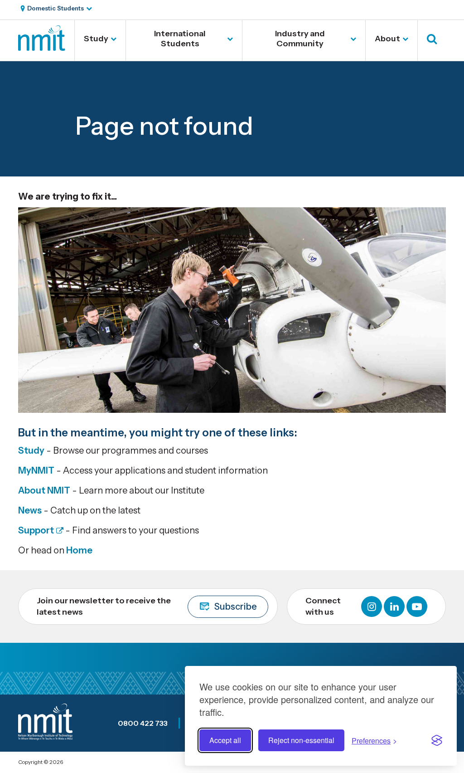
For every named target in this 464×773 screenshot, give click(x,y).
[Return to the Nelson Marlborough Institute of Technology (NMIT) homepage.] (41, 47)
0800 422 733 (143, 723)
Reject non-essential (301, 740)
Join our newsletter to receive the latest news (147, 606)
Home (79, 550)
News (30, 510)
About (387, 39)
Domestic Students (55, 8)
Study (96, 39)
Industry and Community (300, 39)
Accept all (225, 740)
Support (36, 530)
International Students (180, 39)
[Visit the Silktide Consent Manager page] (436, 740)
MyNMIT (36, 470)
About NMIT (44, 490)
